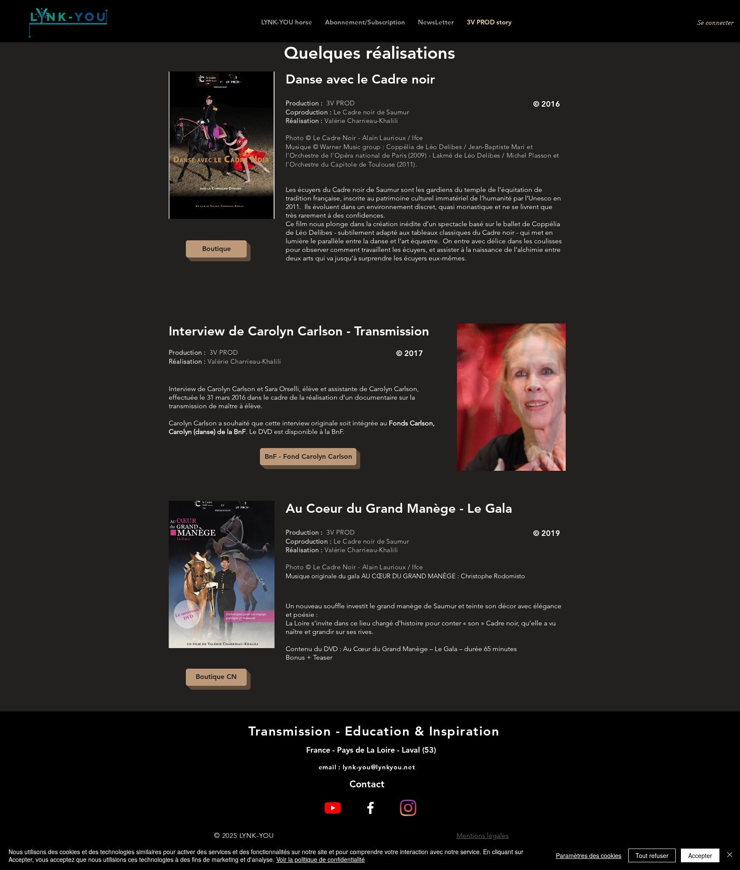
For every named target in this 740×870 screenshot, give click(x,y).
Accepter (700, 855)
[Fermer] (730, 855)
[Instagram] (408, 808)
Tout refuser (652, 855)
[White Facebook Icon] (370, 808)
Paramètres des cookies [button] (588, 855)
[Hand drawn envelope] (68, 22)
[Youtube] (333, 808)
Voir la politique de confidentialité (320, 859)
